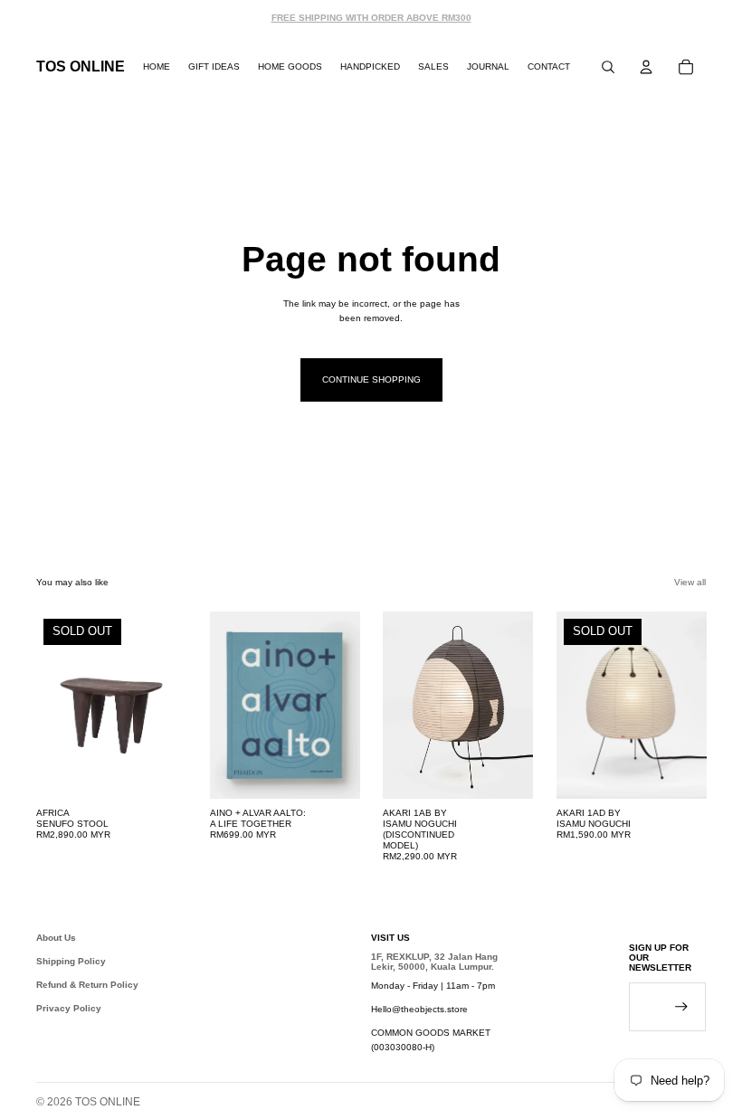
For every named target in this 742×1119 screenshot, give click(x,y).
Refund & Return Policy (87, 985)
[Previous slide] (230, 705)
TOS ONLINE (107, 1101)
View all (690, 582)
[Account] (646, 67)
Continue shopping (371, 379)
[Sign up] (681, 1007)
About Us (56, 938)
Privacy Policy (68, 1008)
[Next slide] (339, 705)
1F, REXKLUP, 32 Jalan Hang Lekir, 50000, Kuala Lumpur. (434, 962)
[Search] (608, 67)
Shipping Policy (71, 961)
